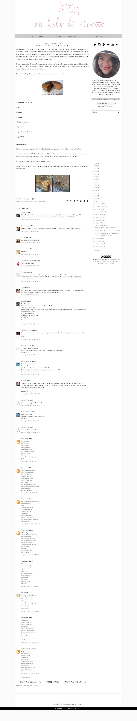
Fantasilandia (25, 361)
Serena (23, 212)
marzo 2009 (99, 241)
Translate (111, 106)
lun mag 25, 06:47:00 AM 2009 (30, 405)
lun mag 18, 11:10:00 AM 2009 (30, 243)
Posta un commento (24, 678)
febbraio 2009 (99, 244)
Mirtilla (23, 237)
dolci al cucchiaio (34, 201)
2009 (95, 201)
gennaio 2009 (99, 247)
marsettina (24, 249)
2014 (95, 188)
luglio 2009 (99, 217)
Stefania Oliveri (26, 330)
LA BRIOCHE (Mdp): (101, 225)
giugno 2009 (99, 220)
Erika (23, 301)
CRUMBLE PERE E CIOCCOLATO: (105, 228)
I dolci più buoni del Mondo (55, 74)
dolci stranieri (42, 201)
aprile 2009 (98, 238)
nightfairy (24, 400)
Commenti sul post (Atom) (30, 685)
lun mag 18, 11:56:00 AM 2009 (30, 281)
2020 (95, 171)
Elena (23, 381)
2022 (95, 166)
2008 (95, 250)
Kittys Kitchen (25, 346)
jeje (22, 592)
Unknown (24, 439)
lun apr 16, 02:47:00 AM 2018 (30, 642)
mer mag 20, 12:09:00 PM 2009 (30, 355)
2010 (95, 199)
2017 (95, 179)
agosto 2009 (99, 215)
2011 (95, 196)
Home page (53, 682)
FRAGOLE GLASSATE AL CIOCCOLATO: (107, 231)
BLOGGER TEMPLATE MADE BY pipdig (68, 708)
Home (32, 36)
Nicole (23, 287)
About (41, 36)
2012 (95, 193)
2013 (95, 190)
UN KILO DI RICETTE (65, 704)
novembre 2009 (100, 206)
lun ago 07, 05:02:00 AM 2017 (30, 586)
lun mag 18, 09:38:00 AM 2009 (30, 219)
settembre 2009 (100, 212)
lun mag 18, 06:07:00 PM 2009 (30, 295)
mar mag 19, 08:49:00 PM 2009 (30, 324)
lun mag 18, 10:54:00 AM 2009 (30, 231)
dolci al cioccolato (24, 201)
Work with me (101, 36)
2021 (95, 169)
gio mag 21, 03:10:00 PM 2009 (30, 374)
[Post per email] (33, 199)
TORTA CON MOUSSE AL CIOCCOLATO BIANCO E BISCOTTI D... (107, 234)
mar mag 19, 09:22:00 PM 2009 (30, 339)
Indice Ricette (56, 36)
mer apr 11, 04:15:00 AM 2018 (30, 611)
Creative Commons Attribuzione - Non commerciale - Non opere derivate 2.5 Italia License (106, 261)
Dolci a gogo (25, 226)
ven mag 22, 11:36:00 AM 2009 (30, 394)
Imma (44, 74)
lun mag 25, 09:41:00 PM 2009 (30, 421)
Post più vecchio (75, 682)
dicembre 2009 (99, 204)
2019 (95, 174)
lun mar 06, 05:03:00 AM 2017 (30, 461)
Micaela (23, 272)
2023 (95, 163)
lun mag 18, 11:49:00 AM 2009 (30, 266)
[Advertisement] (106, 128)
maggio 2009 (99, 223)
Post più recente (30, 682)
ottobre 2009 (99, 209)
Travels (87, 36)
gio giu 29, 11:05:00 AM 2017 (30, 555)
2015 (95, 185)
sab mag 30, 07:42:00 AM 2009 (30, 432)
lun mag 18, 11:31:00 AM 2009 (30, 254)
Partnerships (72, 36)
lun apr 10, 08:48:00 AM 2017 (30, 493)
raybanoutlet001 (26, 649)
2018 (95, 177)
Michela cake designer (28, 260)
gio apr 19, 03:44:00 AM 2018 (30, 674)
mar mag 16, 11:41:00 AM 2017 (30, 524)
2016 (95, 182)
